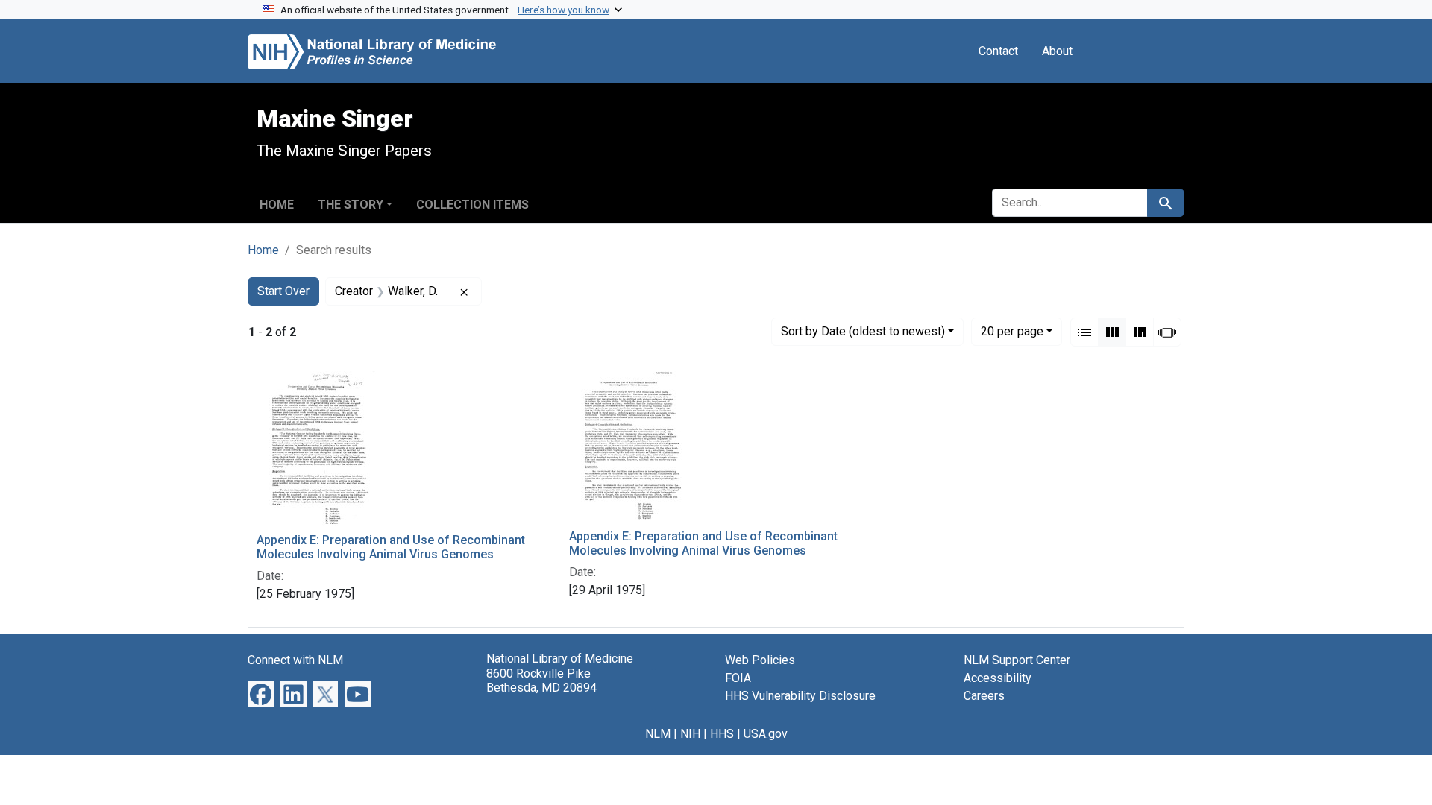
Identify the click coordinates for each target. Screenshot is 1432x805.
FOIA (738, 678)
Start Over (283, 291)
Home (277, 205)
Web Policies (760, 660)
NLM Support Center (1017, 660)
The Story (350, 205)
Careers (984, 696)
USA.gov (766, 734)
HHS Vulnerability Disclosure (800, 696)
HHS (722, 734)
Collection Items (472, 205)
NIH (690, 734)
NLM (658, 734)
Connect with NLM (295, 660)
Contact (998, 51)
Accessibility (997, 678)
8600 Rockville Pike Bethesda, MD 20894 (541, 680)
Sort (863, 331)
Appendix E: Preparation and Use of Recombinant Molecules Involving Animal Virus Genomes (391, 547)
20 (1012, 330)
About (1057, 51)
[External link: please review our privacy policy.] (261, 693)
